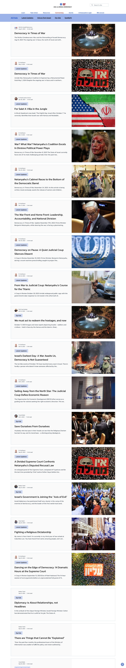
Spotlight (68, 18)
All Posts (14, 18)
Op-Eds (58, 18)
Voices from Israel (44, 18)
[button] (46, 12)
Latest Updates (27, 18)
